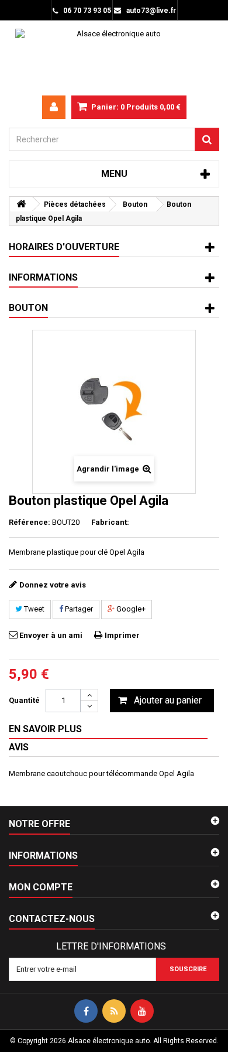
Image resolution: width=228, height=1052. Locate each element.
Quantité (24, 700)
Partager (78, 608)
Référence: (29, 522)
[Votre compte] (53, 107)
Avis (19, 747)
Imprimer (122, 635)
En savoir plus (45, 729)
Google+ (130, 608)
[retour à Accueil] (21, 204)
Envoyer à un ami (50, 635)
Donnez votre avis (52, 584)
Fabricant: (110, 522)
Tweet (33, 608)
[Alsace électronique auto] (114, 58)
